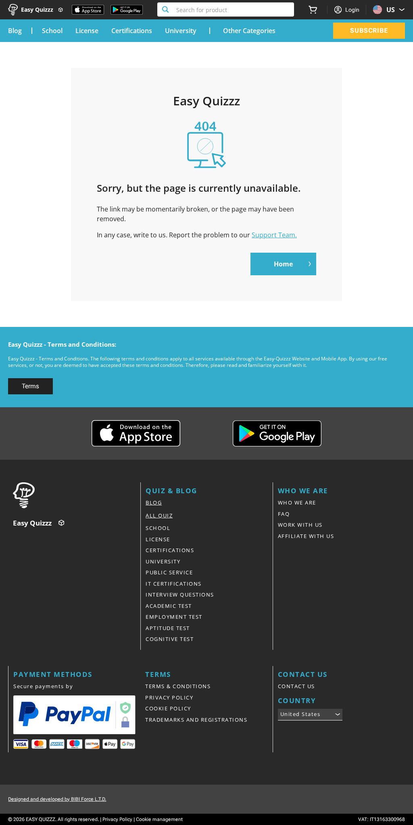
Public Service (169, 572)
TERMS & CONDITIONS (178, 686)
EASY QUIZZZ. (41, 819)
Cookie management (159, 819)
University (180, 30)
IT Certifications (174, 583)
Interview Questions (180, 594)
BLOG (154, 502)
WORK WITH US (300, 524)
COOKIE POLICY (168, 708)
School (52, 30)
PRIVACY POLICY (169, 697)
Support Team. (274, 234)
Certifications (131, 30)
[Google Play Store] (127, 9)
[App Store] (88, 9)
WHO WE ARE (297, 502)
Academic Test (169, 605)
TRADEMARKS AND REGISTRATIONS (196, 719)
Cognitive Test (170, 639)
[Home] (76, 495)
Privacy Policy (117, 819)
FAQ (284, 513)
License (86, 30)
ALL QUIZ (159, 515)
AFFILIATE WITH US (306, 536)
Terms (30, 386)
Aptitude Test (168, 628)
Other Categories (249, 30)
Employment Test (174, 616)
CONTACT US (296, 686)
